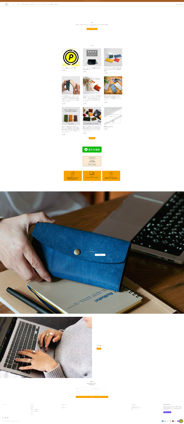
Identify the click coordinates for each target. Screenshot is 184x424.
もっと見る (84, 71)
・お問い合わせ (63, 407)
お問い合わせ (57, 4)
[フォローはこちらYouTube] (5, 417)
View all (92, 138)
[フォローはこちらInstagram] (2, 417)
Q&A (99, 348)
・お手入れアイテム (64, 404)
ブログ (38, 4)
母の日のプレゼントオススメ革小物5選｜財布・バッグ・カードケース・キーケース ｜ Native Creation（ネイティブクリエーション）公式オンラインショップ (92, 98)
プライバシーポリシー (135, 406)
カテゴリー (18, 4)
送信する (92, 396)
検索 (132, 409)
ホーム (14, 4)
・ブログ (62, 406)
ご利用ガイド (134, 404)
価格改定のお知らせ (108, 126)
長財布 (31, 408)
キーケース (32, 414)
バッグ (31, 412)
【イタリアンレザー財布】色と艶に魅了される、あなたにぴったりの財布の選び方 (112, 69)
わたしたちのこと (44, 4)
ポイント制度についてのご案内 (69, 68)
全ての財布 (32, 406)
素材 (22, 4)
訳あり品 (26, 4)
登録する (100, 254)
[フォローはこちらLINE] (7, 417)
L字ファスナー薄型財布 (34, 409)
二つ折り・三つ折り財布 (34, 411)
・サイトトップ (4, 404)
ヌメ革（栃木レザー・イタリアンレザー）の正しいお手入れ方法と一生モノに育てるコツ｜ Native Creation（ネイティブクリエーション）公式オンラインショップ (70, 98)
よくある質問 (51, 4)
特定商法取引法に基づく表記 (136, 407)
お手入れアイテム (32, 4)
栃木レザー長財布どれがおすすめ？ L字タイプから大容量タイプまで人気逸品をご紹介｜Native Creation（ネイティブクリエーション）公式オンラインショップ (71, 129)
